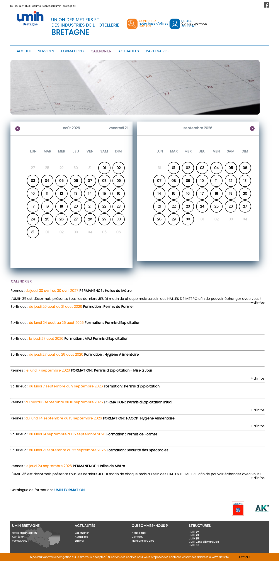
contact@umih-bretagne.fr (59, 6)
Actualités (81, 537)
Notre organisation (24, 533)
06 (76, 180)
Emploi (79, 540)
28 (90, 219)
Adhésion (18, 537)
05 (61, 180)
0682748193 (22, 6)
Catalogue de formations (47, 489)
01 (104, 167)
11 (47, 193)
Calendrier (82, 533)
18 (47, 206)
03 (33, 180)
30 (119, 219)
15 (104, 193)
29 (104, 219)
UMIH (194, 532)
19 (61, 206)
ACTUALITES (128, 51)
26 (62, 219)
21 (90, 206)
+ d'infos (258, 302)
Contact (137, 537)
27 (76, 219)
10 (33, 193)
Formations (19, 540)
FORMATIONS (72, 51)
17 (33, 206)
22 (104, 206)
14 (90, 193)
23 (119, 206)
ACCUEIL (24, 51)
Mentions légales (143, 540)
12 (61, 193)
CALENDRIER (101, 51)
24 (33, 219)
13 (75, 193)
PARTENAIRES (157, 51)
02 (119, 167)
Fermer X (244, 557)
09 (119, 180)
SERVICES (46, 51)
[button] (266, 5)
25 (47, 219)
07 (90, 180)
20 (76, 206)
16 (118, 193)
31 (32, 232)
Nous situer (139, 533)
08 (104, 180)
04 (47, 180)
